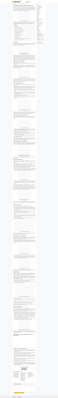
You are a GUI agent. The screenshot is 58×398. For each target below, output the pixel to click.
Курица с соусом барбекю (17, 33)
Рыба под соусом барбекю (18, 37)
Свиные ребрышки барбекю (18, 32)
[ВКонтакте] (22, 369)
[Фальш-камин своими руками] (41, 44)
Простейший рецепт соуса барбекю (18, 27)
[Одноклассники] (23, 369)
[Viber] (25, 369)
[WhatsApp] (26, 369)
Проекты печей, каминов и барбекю (30, 1)
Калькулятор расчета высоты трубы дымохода (40, 37)
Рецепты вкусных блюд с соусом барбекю (18, 31)
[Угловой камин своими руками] (41, 40)
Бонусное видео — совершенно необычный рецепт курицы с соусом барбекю (23, 38)
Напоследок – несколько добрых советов (19, 39)
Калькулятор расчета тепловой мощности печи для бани (41, 38)
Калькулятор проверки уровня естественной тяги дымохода (40, 35)
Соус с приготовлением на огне (18, 28)
